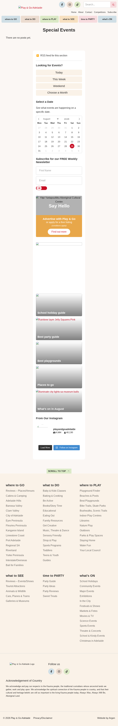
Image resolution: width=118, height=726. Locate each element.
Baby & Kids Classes (54, 490)
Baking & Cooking (53, 496)
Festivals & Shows (90, 606)
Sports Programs (52, 545)
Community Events (90, 586)
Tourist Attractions (15, 586)
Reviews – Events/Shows (20, 581)
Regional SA (13, 545)
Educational (49, 510)
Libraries (84, 520)
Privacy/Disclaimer (42, 718)
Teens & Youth (51, 555)
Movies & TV (87, 616)
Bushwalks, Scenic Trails (93, 510)
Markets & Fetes (88, 611)
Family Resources (53, 520)
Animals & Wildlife (16, 591)
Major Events (87, 591)
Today (59, 72)
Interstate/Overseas (16, 560)
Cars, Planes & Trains (18, 596)
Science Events (88, 621)
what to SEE (69, 19)
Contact (88, 12)
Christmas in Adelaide (92, 640)
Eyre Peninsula (14, 520)
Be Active (48, 500)
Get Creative (50, 525)
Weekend (59, 86)
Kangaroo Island (15, 530)
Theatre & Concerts (90, 631)
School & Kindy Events (92, 635)
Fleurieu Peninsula (16, 525)
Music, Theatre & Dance (56, 530)
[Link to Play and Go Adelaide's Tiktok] (77, 5)
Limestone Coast (15, 535)
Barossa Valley (14, 505)
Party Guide (49, 581)
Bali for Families (15, 565)
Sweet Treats (50, 596)
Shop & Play (50, 540)
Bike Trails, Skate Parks (93, 505)
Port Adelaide (13, 540)
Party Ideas (49, 586)
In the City (85, 601)
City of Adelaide (14, 515)
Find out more (59, 231)
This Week (59, 79)
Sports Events (87, 625)
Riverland (11, 550)
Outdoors (85, 530)
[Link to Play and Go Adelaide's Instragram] (70, 5)
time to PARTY (88, 19)
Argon (112, 718)
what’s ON (107, 19)
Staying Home (87, 540)
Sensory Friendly (52, 535)
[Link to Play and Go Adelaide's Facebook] (62, 5)
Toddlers (47, 550)
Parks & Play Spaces (91, 535)
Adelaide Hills (13, 500)
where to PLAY (49, 19)
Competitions (100, 12)
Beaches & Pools (89, 496)
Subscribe (112, 12)
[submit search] (113, 5)
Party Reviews (51, 591)
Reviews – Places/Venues (20, 490)
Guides (47, 560)
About (80, 12)
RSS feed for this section (53, 55)
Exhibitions (86, 596)
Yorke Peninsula (15, 555)
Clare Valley (12, 510)
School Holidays (89, 581)
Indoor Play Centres (90, 515)
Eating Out (48, 515)
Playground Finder (90, 490)
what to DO (30, 19)
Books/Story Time (52, 505)
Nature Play (86, 525)
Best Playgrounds (89, 500)
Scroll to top (57, 471)
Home (73, 12)
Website (101, 718)
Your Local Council (90, 550)
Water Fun (85, 545)
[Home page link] (30, 8)
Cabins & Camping (16, 496)
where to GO (11, 19)
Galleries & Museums (17, 601)
